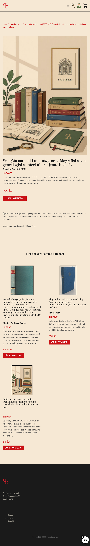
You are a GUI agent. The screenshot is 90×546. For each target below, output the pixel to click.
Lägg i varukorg (15, 198)
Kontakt (11, 521)
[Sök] (73, 6)
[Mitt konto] (79, 5)
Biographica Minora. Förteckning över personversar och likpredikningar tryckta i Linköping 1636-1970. (67, 303)
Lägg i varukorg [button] (13, 355)
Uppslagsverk (16, 24)
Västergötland (31, 226)
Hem (5, 24)
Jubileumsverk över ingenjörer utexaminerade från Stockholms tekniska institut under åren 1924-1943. (20, 402)
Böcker (10, 515)
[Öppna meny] (68, 6)
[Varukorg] (85, 6)
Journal (10, 518)
